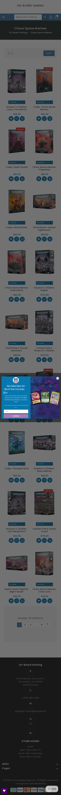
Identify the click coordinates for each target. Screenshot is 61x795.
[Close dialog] (57, 378)
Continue (16, 416)
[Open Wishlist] (4, 791)
